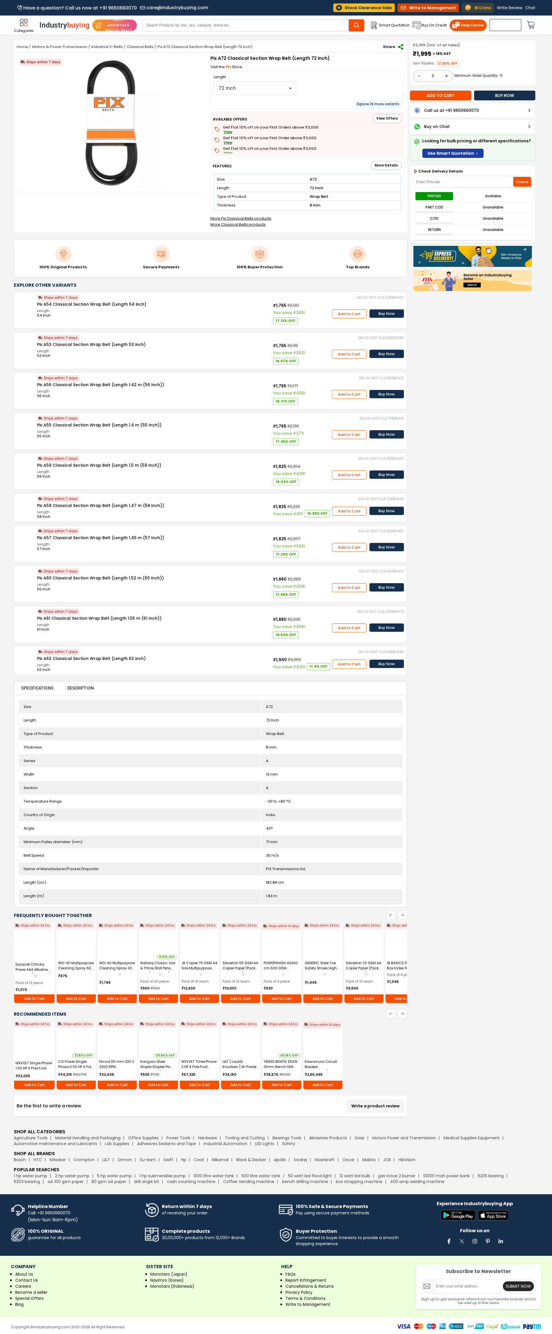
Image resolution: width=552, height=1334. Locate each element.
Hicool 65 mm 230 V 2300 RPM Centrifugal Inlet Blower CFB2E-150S (116, 1069)
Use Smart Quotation (451, 153)
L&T (106, 1160)
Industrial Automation (225, 1144)
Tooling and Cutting (245, 1138)
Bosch (20, 1160)
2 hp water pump (72, 1176)
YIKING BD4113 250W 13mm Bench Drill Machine (281, 1066)
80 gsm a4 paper (108, 1181)
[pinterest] (487, 1244)
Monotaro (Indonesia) (172, 1286)
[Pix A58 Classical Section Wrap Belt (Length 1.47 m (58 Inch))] (25, 504)
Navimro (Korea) (167, 1280)
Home (22, 46)
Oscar (348, 1160)
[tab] (37, 688)
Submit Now (518, 1286)
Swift (168, 1160)
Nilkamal (220, 1160)
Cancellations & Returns (309, 1286)
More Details (386, 165)
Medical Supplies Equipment (472, 1138)
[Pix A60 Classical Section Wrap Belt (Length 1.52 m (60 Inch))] (25, 577)
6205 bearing (491, 1176)
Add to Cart (349, 314)
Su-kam (148, 1160)
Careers (23, 1286)
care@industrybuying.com (177, 7)
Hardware (207, 1138)
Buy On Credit (434, 25)
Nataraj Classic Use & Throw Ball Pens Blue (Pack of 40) (157, 968)
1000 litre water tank (213, 1176)
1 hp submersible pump (162, 1176)
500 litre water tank (260, 1176)
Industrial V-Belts (107, 46)
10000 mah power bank (446, 1176)
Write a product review (375, 1106)
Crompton (84, 1160)
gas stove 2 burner (396, 1176)
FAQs (290, 1274)
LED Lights (264, 1144)
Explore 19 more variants (378, 104)
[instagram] (474, 1244)
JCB (387, 1160)
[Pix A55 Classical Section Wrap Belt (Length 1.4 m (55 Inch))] (25, 424)
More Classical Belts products (238, 224)
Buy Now (386, 313)
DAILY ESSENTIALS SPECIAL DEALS (118, 25)
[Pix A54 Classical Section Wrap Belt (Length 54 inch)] (25, 303)
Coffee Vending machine (248, 1181)
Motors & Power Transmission (59, 46)
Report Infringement (305, 1280)
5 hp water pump (114, 1176)
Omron (125, 1160)
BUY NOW (504, 95)
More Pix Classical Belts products (240, 218)
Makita (368, 1160)
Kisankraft (325, 1160)
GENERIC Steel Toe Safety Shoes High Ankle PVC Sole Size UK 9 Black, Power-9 (322, 970)
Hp (183, 1160)
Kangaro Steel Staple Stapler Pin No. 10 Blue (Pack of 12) (156, 1069)
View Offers (387, 118)
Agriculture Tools (30, 1138)
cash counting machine (191, 1181)
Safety (288, 1144)
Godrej (300, 1160)
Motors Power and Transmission (404, 1138)
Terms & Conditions (305, 1298)
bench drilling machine (305, 1181)
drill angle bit (146, 1181)
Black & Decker (251, 1160)
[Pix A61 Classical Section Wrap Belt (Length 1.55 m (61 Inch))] (25, 617)
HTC (38, 1160)
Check (522, 182)
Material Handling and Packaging (87, 1138)
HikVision (406, 1160)
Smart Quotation (394, 25)
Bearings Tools (287, 1138)
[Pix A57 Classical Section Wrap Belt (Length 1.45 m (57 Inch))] (25, 537)
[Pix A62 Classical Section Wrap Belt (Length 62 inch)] (25, 657)
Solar (360, 1138)
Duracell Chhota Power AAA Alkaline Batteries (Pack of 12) (33, 969)
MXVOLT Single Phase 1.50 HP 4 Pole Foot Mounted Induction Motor (34, 1071)
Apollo (280, 1160)
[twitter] (461, 1244)
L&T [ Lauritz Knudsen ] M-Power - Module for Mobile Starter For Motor (239, 1069)
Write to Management (307, 1304)
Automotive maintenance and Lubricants (55, 1144)
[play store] (458, 1215)
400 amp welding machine (417, 1181)
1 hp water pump (30, 1176)
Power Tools (178, 1138)
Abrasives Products (328, 1138)
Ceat (199, 1160)
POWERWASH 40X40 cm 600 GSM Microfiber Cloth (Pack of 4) (281, 970)
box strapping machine (359, 1181)
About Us (24, 1274)
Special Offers (29, 1298)
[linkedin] (500, 1244)
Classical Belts (140, 46)
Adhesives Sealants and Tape (166, 1144)
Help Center (472, 25)
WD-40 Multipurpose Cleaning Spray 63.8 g (76, 968)
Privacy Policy (299, 1292)
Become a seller (31, 1292)
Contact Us (26, 1280)
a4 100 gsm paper (66, 1181)
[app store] (493, 1215)
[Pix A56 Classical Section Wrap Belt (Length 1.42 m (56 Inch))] (25, 384)
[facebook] (449, 1244)
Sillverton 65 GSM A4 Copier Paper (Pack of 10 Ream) (240, 968)
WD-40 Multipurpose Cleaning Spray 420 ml (117, 968)
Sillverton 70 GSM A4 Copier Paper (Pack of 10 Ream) (363, 968)
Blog (19, 1304)
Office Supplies (143, 1138)
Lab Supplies (117, 1144)
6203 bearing (27, 1181)
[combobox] (255, 88)
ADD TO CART (440, 95)
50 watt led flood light (310, 1176)
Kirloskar (58, 1160)
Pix (229, 67)
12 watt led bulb (355, 1176)
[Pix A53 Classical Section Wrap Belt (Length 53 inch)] (25, 343)
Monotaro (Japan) (168, 1274)
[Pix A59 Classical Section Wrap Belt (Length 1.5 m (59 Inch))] (25, 464)
